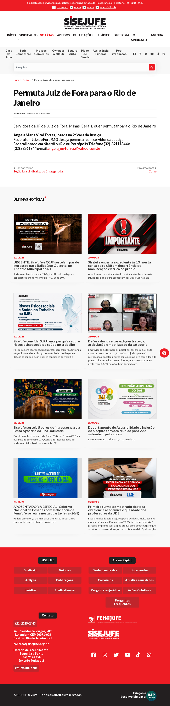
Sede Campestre (23, 52)
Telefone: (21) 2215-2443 (128, 2)
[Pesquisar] (152, 67)
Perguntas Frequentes (122, 602)
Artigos (63, 35)
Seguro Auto (73, 52)
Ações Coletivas (139, 590)
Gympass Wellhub (58, 52)
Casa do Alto (8, 54)
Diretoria (121, 35)
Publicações (83, 35)
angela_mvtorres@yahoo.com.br (73, 148)
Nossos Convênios (41, 52)
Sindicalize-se (65, 590)
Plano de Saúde (85, 54)
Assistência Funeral (101, 52)
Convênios (105, 580)
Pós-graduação (119, 52)
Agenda (157, 35)
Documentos (139, 570)
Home (16, 80)
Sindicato (30, 570)
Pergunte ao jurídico (105, 590)
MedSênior (99, 72)
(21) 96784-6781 (26, 668)
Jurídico (103, 35)
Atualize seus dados (139, 580)
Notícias (47, 35)
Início (11, 35)
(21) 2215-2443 (25, 623)
